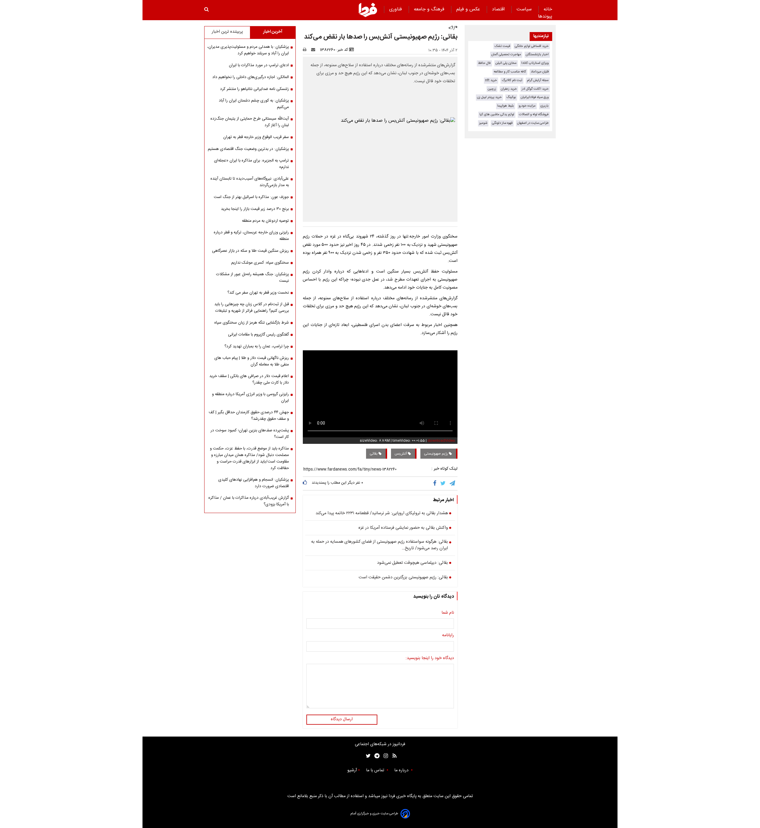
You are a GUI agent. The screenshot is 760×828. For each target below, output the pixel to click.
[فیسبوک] (436, 483)
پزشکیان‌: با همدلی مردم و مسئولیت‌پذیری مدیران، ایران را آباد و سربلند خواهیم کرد (248, 50)
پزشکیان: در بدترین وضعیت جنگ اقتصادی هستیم (248, 149)
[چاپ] (306, 50)
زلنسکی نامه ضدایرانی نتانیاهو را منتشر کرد (254, 89)
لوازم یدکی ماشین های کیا (496, 114)
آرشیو (352, 770)
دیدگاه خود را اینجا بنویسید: (430, 658)
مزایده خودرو (527, 106)
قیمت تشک (502, 46)
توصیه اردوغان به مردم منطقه (265, 221)
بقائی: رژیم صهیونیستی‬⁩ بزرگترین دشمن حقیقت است (403, 577)
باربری (544, 106)
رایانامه (448, 635)
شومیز (483, 123)
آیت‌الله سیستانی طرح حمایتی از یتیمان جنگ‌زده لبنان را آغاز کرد (249, 122)
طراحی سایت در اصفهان (533, 123)
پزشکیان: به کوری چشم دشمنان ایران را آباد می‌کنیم (254, 103)
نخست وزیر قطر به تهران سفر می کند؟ (258, 292)
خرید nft (491, 80)
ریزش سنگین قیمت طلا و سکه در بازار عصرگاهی (250, 251)
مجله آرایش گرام (538, 80)
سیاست (525, 9)
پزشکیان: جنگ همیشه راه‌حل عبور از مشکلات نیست (252, 277)
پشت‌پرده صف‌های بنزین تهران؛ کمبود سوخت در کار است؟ (249, 433)
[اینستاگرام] (384, 756)
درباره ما (402, 770)
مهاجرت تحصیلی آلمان (506, 54)
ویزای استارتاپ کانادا (535, 63)
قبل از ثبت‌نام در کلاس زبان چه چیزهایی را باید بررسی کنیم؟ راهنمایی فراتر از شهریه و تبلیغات (251, 307)
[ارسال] (314, 50)
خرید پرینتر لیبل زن (489, 97)
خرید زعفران (509, 89)
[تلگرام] (452, 483)
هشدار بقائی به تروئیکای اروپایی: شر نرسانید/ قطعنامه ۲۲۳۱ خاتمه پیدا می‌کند (382, 513)
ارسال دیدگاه (342, 719)
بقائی (374, 454)
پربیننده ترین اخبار (227, 31)
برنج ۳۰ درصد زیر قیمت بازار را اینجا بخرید (255, 209)
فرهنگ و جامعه (430, 9)
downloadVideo (441, 441)
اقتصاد (499, 9)
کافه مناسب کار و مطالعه (510, 72)
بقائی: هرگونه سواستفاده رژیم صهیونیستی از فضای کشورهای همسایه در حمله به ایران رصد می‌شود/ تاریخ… (379, 545)
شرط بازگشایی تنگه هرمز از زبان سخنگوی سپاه (251, 322)
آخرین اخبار (272, 31)
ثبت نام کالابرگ (512, 80)
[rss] (393, 756)
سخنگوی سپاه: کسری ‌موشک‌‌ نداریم (260, 262)
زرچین (492, 89)
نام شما (447, 613)
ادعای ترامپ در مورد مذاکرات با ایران (259, 65)
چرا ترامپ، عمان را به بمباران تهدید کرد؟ (256, 346)
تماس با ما (375, 770)
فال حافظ (484, 63)
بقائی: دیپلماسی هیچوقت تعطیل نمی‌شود (412, 563)
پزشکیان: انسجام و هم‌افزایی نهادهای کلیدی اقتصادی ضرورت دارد (253, 483)
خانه (548, 9)
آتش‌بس (401, 454)
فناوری (396, 9)
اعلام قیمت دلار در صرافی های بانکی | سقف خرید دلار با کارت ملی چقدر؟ (249, 379)
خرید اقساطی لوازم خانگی (532, 46)
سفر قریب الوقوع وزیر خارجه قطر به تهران (256, 137)
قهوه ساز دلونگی (502, 123)
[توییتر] (443, 483)
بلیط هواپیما (505, 106)
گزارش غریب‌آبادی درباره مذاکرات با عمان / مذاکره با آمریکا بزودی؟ (248, 501)
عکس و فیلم (469, 9)
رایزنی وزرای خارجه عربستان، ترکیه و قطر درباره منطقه (251, 235)
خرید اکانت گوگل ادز (535, 89)
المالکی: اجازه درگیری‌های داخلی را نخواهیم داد (250, 77)
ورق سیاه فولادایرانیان (535, 97)
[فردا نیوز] (368, 9)
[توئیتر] (366, 756)
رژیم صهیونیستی (436, 454)
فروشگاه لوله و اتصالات (534, 114)
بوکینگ (511, 97)
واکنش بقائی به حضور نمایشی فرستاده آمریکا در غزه (403, 528)
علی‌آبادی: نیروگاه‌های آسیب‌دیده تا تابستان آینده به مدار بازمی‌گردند (249, 182)
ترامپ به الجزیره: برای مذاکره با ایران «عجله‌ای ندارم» (251, 163)
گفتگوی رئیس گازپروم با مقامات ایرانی (258, 334)
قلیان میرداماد (540, 72)
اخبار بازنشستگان (537, 54)
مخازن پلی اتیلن (506, 63)
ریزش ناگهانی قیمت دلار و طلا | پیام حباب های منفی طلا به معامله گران (251, 361)
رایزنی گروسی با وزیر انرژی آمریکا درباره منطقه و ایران (250, 397)
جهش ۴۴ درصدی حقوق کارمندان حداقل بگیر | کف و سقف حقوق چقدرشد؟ (249, 415)
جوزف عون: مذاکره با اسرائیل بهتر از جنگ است (251, 197)
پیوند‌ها (545, 16)
